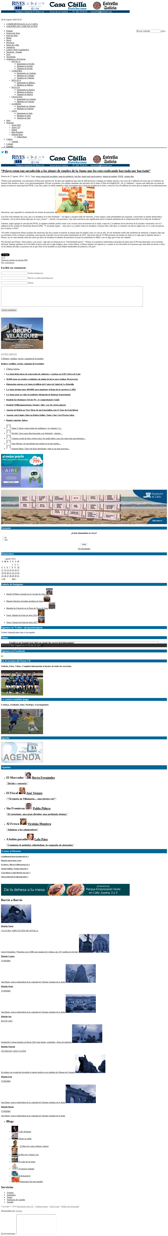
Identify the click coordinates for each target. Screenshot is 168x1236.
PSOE (120, 176)
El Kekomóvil (24, 1176)
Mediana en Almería (25, 108)
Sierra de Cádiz (12, 45)
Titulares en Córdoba (25, 78)
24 (18, 573)
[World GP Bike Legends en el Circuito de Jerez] (49, 594)
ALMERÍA (16, 104)
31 (18, 576)
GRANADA (17, 97)
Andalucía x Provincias (16, 59)
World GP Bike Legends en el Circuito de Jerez (26, 594)
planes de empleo (110, 176)
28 (10, 576)
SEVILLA (16, 61)
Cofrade (9, 144)
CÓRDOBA (17, 71)
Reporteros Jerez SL (25, 1206)
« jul (3, 579)
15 (13, 570)
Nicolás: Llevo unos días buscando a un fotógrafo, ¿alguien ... (37, 433)
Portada (9, 31)
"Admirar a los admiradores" (22, 829)
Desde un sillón (25, 1139)
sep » (14, 579)
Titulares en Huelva (25, 94)
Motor (8, 38)
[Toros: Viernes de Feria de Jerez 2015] (41, 622)
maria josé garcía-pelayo (92, 176)
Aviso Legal (54, 1206)
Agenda (15, 141)
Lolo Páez (41, 839)
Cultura (9, 139)
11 (2, 570)
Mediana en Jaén (24, 116)
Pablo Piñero (42, 808)
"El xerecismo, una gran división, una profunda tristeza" (37, 814)
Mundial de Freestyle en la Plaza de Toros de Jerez (27, 608)
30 (16, 576)
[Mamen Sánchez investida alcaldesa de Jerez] (47, 601)
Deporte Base (17, 134)
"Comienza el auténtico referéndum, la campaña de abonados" (40, 845)
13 (8, 570)
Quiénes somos (41, 1206)
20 (8, 573)
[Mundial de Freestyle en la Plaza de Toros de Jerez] (52, 608)
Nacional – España (14, 52)
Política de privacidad (70, 1206)
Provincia (10, 42)
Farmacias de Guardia (16, 1200)
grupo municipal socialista (46, 176)
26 (5, 576)
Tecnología (10, 57)
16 (16, 570)
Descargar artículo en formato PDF (14, 260)
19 (5, 573)
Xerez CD (16, 127)
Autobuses (11, 1195)
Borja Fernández (43, 777)
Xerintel (18, 1211)
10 (18, 567)
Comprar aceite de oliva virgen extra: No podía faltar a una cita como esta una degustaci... (48, 438)
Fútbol (14, 130)
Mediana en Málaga (25, 85)
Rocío (8, 40)
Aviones (10, 1192)
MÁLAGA (16, 80)
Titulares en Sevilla (25, 68)
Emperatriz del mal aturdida (31, 1181)
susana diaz (129, 176)
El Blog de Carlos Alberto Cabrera (34, 1146)
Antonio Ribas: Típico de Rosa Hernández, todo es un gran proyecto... (40, 449)
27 (8, 576)
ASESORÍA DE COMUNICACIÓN (22, 26)
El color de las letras (26, 1162)
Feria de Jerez (12, 35)
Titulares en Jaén (24, 118)
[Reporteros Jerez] (2, 656)
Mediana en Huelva (25, 92)
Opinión (9, 146)
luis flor (77, 176)
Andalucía (10, 47)
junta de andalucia (65, 176)
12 (5, 570)
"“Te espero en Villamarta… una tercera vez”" (31, 798)
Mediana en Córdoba (25, 75)
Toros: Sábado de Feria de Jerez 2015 (21, 615)
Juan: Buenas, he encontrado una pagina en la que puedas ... (36, 443)
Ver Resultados (84, 549)
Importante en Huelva (26, 90)
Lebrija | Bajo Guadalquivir (17, 50)
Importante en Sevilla (25, 64)
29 (13, 576)
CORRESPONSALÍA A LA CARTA (22, 24)
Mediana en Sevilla (25, 66)
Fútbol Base (22, 137)
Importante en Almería (26, 106)
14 (10, 570)
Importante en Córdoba (26, 73)
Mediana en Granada (25, 101)
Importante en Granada (26, 99)
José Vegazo (34, 793)
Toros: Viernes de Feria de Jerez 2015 (22, 622)
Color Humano (24, 1131)
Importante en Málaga (26, 83)
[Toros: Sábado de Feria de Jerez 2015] (41, 615)
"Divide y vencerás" (17, 783)
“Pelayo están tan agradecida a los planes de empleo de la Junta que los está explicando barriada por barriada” (76, 171)
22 (13, 573)
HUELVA (16, 87)
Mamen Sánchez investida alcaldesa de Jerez (24, 601)
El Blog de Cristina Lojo (28, 1155)
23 (16, 573)
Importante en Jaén (24, 113)
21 (10, 573)
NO (6, 540)
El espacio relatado (26, 1169)
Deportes (10, 123)
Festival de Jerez (13, 33)
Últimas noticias (13, 369)
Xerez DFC (16, 125)
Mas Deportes (17, 132)
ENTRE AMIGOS (9, 354)
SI (5, 537)
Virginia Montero (39, 823)
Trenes (9, 1197)
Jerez (8, 120)
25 (2, 576)
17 (18, 570)
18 (2, 573)
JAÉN (14, 111)
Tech (8, 54)
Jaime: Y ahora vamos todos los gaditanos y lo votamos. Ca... (36, 428)
